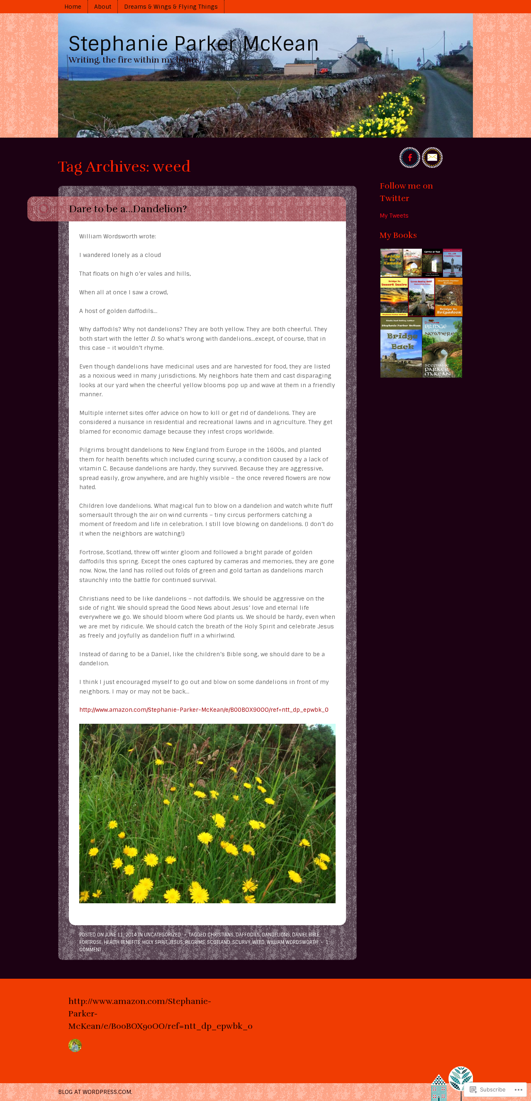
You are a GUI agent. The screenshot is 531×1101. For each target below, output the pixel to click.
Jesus (176, 942)
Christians (220, 935)
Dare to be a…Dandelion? (128, 209)
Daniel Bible (305, 935)
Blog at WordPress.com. (95, 1092)
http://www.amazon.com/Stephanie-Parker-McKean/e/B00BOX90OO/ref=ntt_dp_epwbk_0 (204, 709)
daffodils (248, 935)
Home (72, 6)
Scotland (218, 942)
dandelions (276, 935)
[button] (391, 263)
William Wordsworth (292, 942)
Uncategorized (162, 935)
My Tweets (394, 215)
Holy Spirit (154, 942)
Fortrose (90, 942)
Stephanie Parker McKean (193, 44)
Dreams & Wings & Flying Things (171, 6)
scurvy (241, 942)
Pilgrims (195, 942)
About (102, 6)
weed (258, 942)
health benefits (122, 942)
